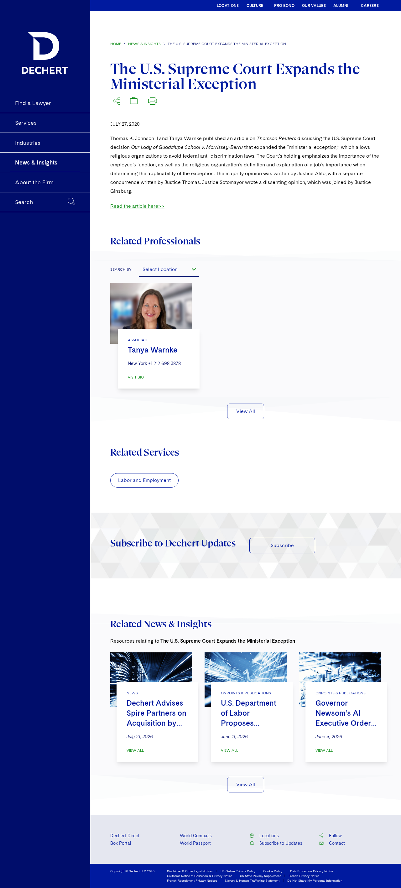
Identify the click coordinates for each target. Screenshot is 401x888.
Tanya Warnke (152, 349)
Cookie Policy (272, 871)
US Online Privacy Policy (238, 871)
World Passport (195, 843)
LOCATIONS (228, 5)
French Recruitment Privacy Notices (192, 880)
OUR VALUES (314, 5)
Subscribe (282, 545)
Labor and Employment (144, 480)
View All (245, 411)
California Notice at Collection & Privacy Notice (199, 876)
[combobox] (169, 269)
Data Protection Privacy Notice (311, 871)
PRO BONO (284, 5)
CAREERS (370, 5)
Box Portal (120, 843)
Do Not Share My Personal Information (314, 880)
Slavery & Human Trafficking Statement (252, 880)
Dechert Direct (124, 835)
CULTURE (255, 5)
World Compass (196, 835)
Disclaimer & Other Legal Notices (190, 871)
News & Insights (144, 44)
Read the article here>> (137, 206)
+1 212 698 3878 (164, 363)
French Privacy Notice (304, 876)
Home (115, 44)
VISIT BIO (136, 377)
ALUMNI (341, 5)
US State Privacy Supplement (260, 876)
